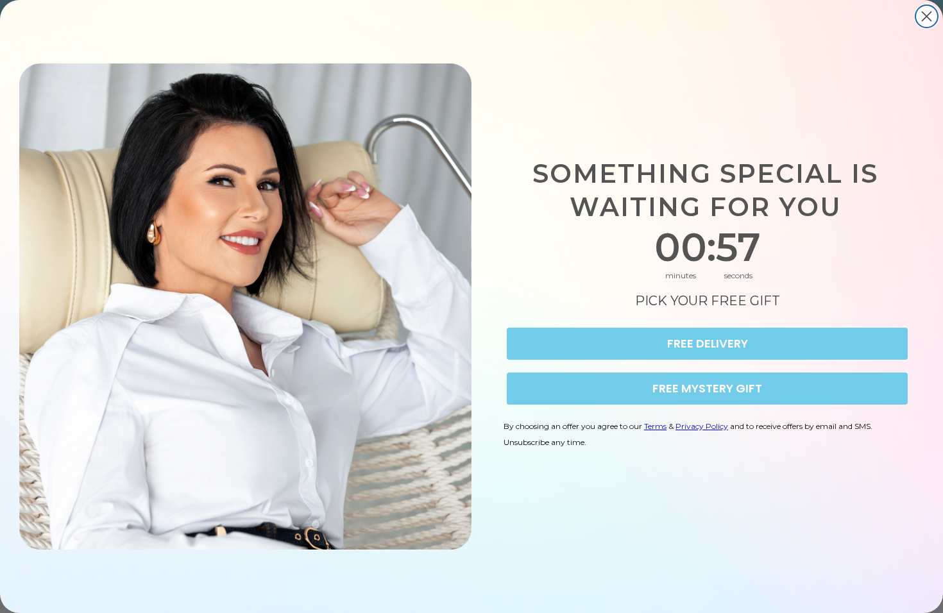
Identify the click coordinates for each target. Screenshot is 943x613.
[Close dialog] (926, 16)
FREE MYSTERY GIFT (707, 388)
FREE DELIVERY (707, 343)
